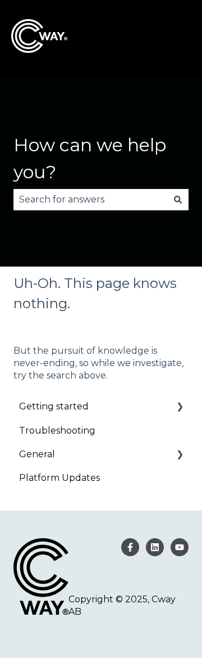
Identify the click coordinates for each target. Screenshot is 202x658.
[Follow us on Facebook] (130, 547)
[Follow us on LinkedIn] (155, 547)
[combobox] (90, 199)
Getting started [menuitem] (54, 406)
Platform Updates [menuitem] (59, 477)
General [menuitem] (37, 454)
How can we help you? (89, 158)
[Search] (178, 199)
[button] (180, 407)
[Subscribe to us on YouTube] (180, 547)
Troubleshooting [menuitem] (57, 430)
